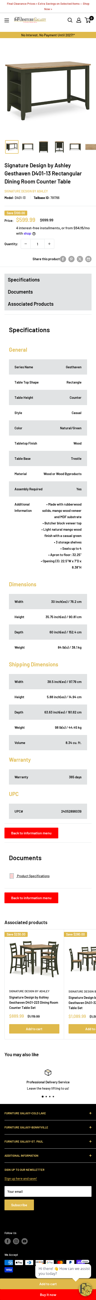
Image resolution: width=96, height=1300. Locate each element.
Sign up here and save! (20, 1178)
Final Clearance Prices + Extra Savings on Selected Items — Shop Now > (48, 6)
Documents (20, 291)
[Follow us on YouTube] (24, 1241)
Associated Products (31, 304)
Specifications (24, 279)
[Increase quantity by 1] (49, 244)
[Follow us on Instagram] (16, 1241)
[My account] (79, 20)
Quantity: (11, 244)
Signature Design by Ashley (26, 191)
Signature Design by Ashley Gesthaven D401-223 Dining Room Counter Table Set (33, 1002)
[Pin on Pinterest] (71, 258)
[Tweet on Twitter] (80, 258)
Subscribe (19, 1205)
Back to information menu (31, 833)
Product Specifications (33, 876)
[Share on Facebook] (63, 258)
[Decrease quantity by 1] (25, 244)
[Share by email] (88, 258)
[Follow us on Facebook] (7, 1241)
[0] (88, 20)
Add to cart (34, 1029)
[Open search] (70, 20)
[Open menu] (6, 20)
